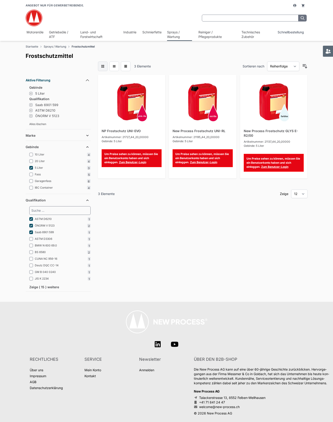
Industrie (129, 32)
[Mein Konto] (295, 5)
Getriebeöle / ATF (58, 34)
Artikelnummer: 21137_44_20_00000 (267, 141)
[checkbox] (103, 66)
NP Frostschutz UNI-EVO (121, 131)
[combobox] (250, 18)
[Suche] (302, 18)
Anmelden (146, 370)
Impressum (38, 376)
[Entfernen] (30, 93)
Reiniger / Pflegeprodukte (210, 34)
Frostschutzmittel (83, 46)
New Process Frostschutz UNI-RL (199, 131)
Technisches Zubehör (250, 34)
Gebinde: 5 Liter (112, 141)
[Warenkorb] (303, 5)
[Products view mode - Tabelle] (125, 66)
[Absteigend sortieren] (305, 66)
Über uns (36, 370)
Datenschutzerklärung (46, 388)
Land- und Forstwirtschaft (91, 34)
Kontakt (90, 376)
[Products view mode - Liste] (114, 66)
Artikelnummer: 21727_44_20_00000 (125, 137)
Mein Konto (92, 370)
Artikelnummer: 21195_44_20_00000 (196, 137)
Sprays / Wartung (173, 34)
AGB (33, 382)
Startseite (32, 46)
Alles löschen (37, 124)
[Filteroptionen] (58, 69)
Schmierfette (151, 32)
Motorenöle (35, 32)
